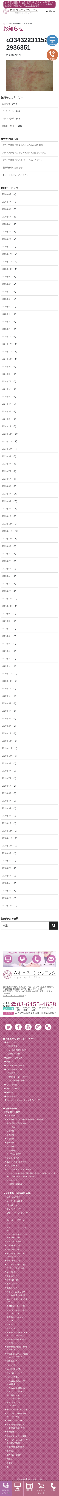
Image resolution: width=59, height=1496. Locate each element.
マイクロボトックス (14, 1373)
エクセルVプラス (13, 1197)
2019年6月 (7, 786)
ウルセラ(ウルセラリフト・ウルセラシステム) (16, 1293)
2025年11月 (7, 262)
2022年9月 (7, 546)
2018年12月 (7, 831)
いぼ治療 (10, 1131)
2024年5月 (7, 396)
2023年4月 (7, 494)
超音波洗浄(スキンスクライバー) (17, 1318)
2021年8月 (7, 621)
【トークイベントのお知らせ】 (16, 175)
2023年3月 (7, 501)
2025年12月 (7, 254)
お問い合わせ (51, 959)
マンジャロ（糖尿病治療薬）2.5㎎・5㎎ (16, 1415)
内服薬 (9, 1459)
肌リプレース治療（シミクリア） (17, 1221)
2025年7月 (7, 291)
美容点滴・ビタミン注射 (16, 1436)
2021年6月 (7, 636)
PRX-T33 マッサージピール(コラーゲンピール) (17, 1266)
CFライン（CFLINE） (15, 1421)
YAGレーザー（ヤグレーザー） (17, 1214)
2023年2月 (7, 509)
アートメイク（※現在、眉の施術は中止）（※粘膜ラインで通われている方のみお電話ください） (31, 1174)
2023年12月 (7, 434)
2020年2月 (7, 726)
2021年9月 (7, 613)
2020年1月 (7, 733)
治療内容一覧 (11, 1108)
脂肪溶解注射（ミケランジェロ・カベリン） (17, 1396)
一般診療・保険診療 (14, 1184)
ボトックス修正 (13, 1377)
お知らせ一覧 (11, 1085)
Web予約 (8, 959)
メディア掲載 (8, 118)
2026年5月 (7, 217)
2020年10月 (7, 681)
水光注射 (10, 1432)
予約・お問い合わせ (14, 1069)
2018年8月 (7, 860)
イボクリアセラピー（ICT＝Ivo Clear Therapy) (17, 1334)
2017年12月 (7, 905)
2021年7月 (7, 628)
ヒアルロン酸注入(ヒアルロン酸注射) (17, 1382)
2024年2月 (7, 419)
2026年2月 (7, 239)
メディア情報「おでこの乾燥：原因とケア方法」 (24, 152)
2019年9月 (7, 763)
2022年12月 (7, 524)
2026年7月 (7, 202)
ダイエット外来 (13, 1158)
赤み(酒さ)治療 (13, 1280)
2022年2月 (7, 591)
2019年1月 (7, 823)
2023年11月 (7, 441)
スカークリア (12, 1284)
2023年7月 (7, 471)
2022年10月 (7, 539)
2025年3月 (7, 321)
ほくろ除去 (11, 1127)
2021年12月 (7, 598)
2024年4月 (7, 404)
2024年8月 (7, 374)
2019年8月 (7, 771)
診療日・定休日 (9, 126)
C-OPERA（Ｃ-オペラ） (16, 1306)
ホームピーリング (14, 1261)
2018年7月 (7, 868)
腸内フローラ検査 (14, 1455)
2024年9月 (7, 366)
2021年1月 (7, 666)
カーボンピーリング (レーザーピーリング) (17, 1235)
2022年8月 (7, 553)
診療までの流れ (14, 1054)
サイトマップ (11, 1096)
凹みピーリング (13, 1249)
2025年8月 (7, 284)
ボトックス (11, 1365)
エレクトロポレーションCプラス (17, 1300)
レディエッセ (12, 1324)
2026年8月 (7, 194)
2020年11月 (7, 673)
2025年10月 (7, 269)
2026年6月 (7, 209)
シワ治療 (10, 1146)
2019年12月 (7, 741)
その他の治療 (12, 1180)
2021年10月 (7, 606)
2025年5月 (7, 306)
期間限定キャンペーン (15, 1065)
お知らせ (6, 103)
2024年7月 (7, 381)
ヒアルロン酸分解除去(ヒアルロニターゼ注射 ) (17, 1389)
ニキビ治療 (11, 1116)
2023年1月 (7, 516)
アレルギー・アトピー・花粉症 (19, 1169)
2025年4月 (7, 314)
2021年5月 (7, 643)
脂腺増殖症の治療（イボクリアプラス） (17, 1348)
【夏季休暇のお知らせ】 (13, 167)
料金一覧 (9, 1062)
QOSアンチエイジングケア (13, 995)
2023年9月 (7, 456)
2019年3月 (7, 808)
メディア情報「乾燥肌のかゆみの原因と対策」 (23, 145)
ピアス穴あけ (12, 1328)
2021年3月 (7, 658)
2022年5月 (7, 576)
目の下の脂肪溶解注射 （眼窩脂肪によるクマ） (16, 1426)
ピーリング (11, 1272)
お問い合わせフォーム (17, 1081)
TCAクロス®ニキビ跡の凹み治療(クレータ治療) (25, 1119)
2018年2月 (7, 898)
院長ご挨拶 (12, 1046)
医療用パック (12, 1288)
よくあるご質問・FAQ (17, 1050)
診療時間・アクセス (14, 1058)
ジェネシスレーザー (14, 1209)
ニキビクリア (12, 1276)
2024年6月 (7, 389)
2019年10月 (7, 756)
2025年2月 (7, 329)
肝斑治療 (10, 1143)
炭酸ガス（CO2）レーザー (16, 1228)
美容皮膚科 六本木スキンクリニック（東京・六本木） (20, 11)
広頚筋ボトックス (14, 1369)
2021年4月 (7, 651)
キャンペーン (8, 111)
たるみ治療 (11, 1150)
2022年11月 (7, 531)
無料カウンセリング (22, 959)
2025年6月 (7, 299)
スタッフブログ (12, 1089)
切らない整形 (12, 1166)
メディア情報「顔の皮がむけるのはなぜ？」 (22, 160)
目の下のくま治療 (14, 1154)
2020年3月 (7, 718)
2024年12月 (7, 344)
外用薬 (9, 1463)
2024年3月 (7, 411)
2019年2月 (7, 816)
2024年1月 (7, 426)
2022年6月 (7, 569)
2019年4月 (7, 801)
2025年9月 (7, 276)
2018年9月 (7, 853)
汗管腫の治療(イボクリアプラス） (17, 1341)
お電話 (36, 959)
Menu (52, 11)
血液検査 (10, 1451)
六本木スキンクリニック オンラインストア (23, 1100)
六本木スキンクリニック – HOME (20, 1039)
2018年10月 (7, 846)
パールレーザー (13, 1205)
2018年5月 (7, 883)
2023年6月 (7, 479)
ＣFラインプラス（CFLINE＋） (13, 1403)
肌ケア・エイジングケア (16, 1162)
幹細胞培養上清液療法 (15, 1447)
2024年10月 (7, 359)
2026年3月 (7, 232)
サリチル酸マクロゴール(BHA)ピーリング (16, 1255)
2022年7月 (7, 561)
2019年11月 (7, 748)
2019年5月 (7, 793)
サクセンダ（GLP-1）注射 (17, 1410)
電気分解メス (12, 1361)
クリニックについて (14, 1042)
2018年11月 (7, 838)
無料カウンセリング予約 (18, 1077)
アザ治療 (10, 1139)
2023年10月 (7, 449)
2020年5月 (7, 703)
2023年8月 (7, 464)
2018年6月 (7, 876)
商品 (8, 1467)
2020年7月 (7, 688)
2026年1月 (7, 246)
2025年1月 (7, 336)
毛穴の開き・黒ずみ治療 (16, 1123)
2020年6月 (7, 696)
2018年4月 (7, 890)
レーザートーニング (14, 1201)
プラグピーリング (14, 1245)
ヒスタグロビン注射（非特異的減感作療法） (17, 1441)
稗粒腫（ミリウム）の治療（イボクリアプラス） (17, 1355)
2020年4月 (7, 711)
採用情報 (9, 1092)
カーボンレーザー (14, 1241)
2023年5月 (7, 486)
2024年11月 (7, 351)
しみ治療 (10, 1135)
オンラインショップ (41, 1491)
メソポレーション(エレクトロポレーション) (17, 1311)
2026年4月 (7, 224)
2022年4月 (7, 583)
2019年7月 (7, 778)
